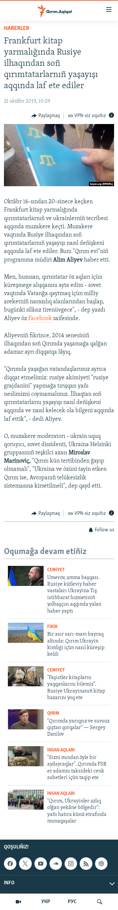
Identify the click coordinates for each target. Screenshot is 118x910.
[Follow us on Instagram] (71, 863)
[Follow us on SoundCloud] (55, 863)
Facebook (40, 319)
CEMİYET (56, 570)
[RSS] (86, 863)
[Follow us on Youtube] (40, 863)
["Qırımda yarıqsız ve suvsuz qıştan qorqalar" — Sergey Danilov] (26, 719)
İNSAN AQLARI (61, 750)
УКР (45, 901)
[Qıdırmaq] (99, 902)
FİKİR (52, 626)
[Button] (45, 116)
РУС (72, 901)
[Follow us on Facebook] (10, 863)
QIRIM (53, 713)
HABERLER (16, 29)
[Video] (18, 902)
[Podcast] (101, 863)
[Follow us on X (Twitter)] (25, 863)
